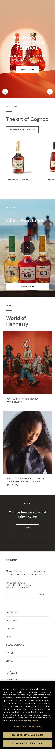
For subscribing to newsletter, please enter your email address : (18, 585)
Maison (10, 653)
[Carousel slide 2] (28, 91)
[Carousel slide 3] (38, 91)
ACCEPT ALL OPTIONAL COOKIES (27, 743)
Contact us (11, 679)
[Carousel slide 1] (17, 91)
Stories (10, 637)
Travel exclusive (15, 645)
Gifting (10, 629)
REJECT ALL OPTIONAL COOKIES (27, 735)
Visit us (9, 661)
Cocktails (11, 621)
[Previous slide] (5, 92)
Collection (12, 612)
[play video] (27, 248)
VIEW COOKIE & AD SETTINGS (27, 726)
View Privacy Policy (28, 720)
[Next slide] (50, 92)
